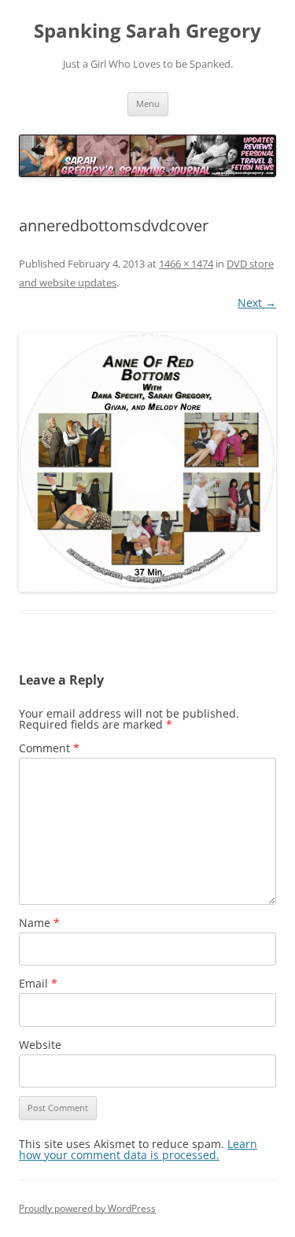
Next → (257, 302)
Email (38, 983)
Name (39, 922)
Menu (148, 103)
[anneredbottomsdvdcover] (147, 462)
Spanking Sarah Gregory (147, 31)
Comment (49, 747)
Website (40, 1044)
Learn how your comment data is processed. (138, 1149)
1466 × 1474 (186, 264)
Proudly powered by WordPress (87, 1208)
